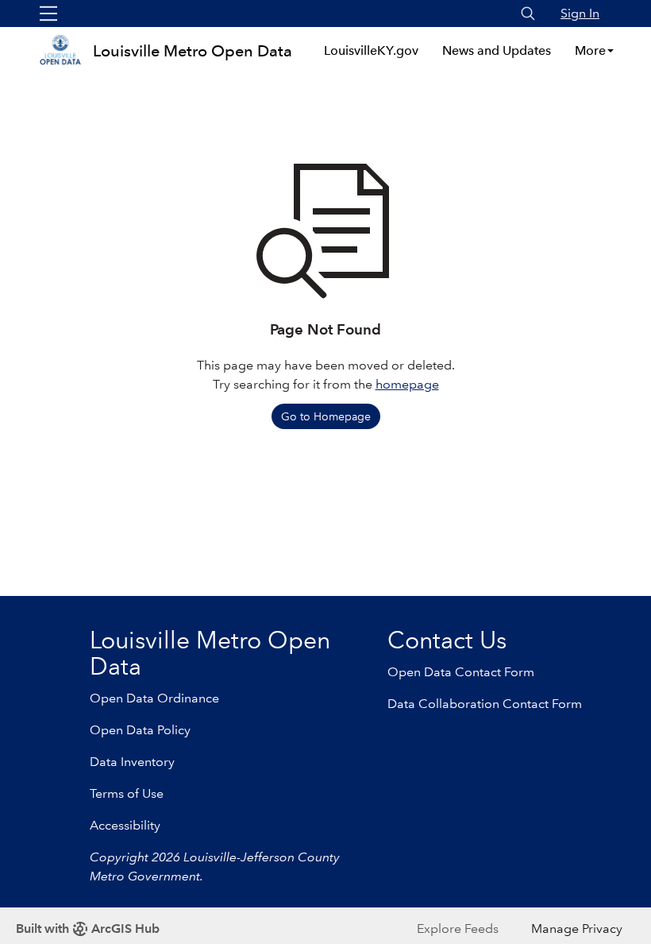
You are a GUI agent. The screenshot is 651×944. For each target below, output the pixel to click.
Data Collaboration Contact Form (484, 703)
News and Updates (496, 50)
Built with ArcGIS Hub (88, 928)
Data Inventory (132, 761)
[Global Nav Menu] (48, 13)
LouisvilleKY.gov (371, 50)
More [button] (590, 50)
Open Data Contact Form (460, 671)
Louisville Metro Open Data (192, 50)
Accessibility (125, 825)
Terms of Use (127, 793)
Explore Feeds (458, 928)
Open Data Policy (140, 729)
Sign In (579, 13)
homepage (407, 384)
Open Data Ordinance (154, 698)
